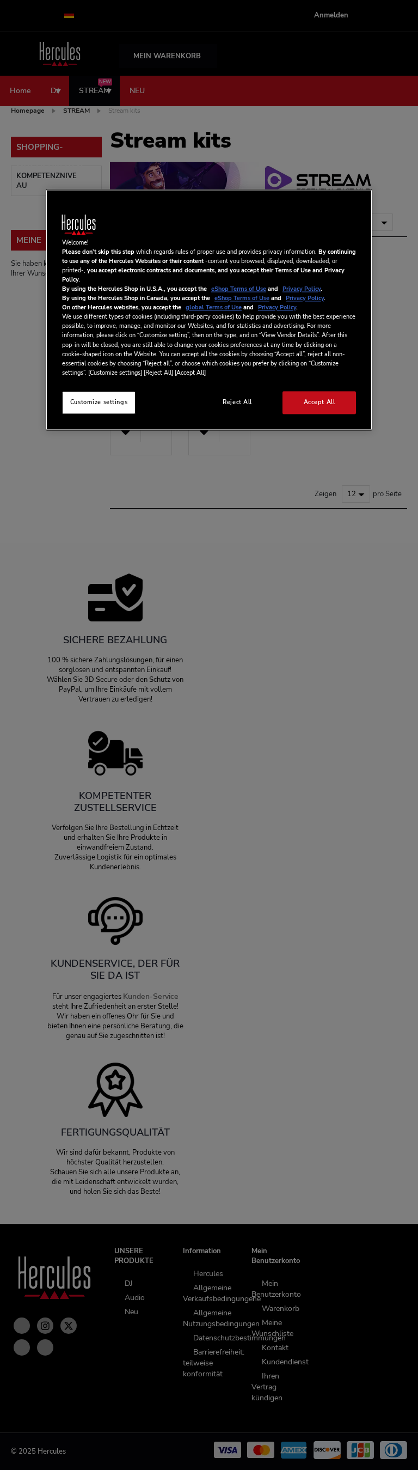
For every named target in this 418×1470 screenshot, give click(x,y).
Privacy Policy (301, 289)
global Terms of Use (214, 307)
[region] (209, 309)
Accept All (319, 402)
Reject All (237, 402)
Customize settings (98, 402)
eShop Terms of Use (238, 289)
